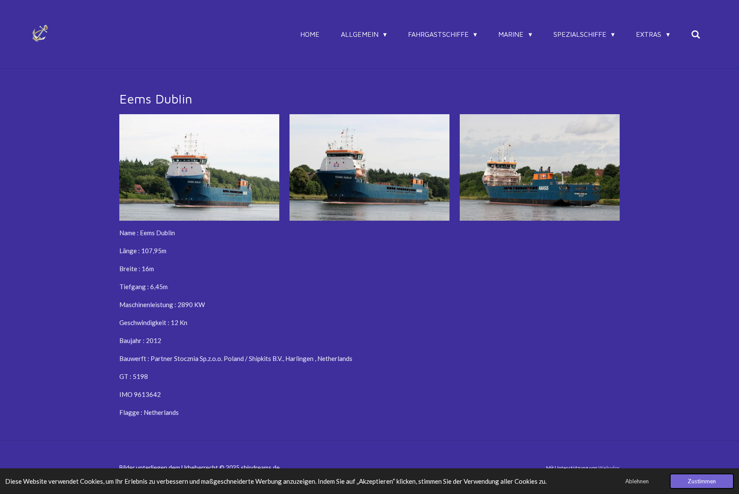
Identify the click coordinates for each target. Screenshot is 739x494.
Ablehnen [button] (637, 481)
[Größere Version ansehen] (199, 167)
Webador (609, 467)
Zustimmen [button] (702, 481)
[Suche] (696, 34)
